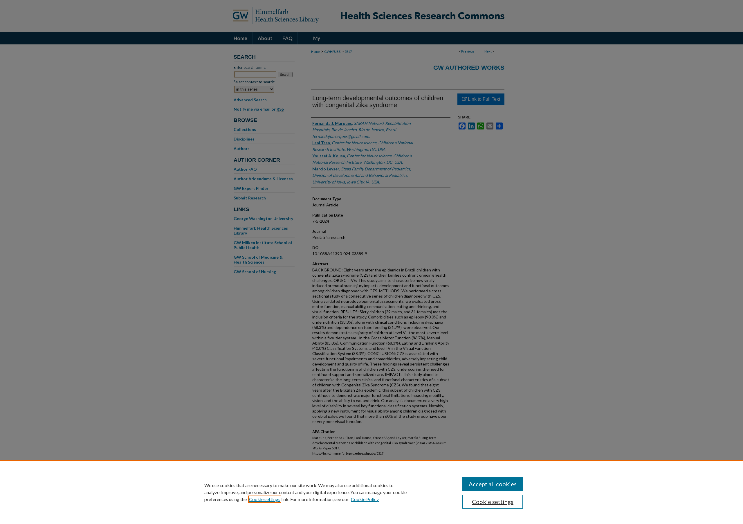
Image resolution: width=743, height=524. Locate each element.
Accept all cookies (493, 483)
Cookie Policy (365, 499)
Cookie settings (264, 499)
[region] (371, 492)
